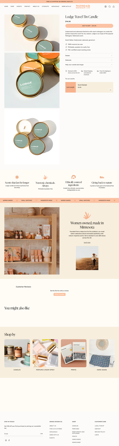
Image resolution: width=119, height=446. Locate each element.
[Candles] (17, 353)
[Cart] (114, 6)
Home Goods (76, 439)
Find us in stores (56, 429)
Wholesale (53, 432)
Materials (68, 60)
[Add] (110, 89)
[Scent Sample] (70, 87)
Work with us (54, 435)
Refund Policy (100, 432)
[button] (6, 6)
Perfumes (75, 429)
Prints (74, 436)
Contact (98, 429)
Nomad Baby (76, 442)
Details (67, 55)
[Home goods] (102, 353)
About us (53, 426)
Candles (75, 426)
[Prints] (73, 353)
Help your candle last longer (74, 64)
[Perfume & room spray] (45, 353)
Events (52, 438)
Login (97, 435)
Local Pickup (99, 426)
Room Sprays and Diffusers (78, 432)
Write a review (59, 294)
